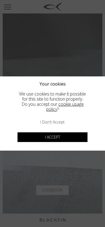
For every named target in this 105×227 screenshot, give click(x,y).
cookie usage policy (65, 106)
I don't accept (52, 122)
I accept (52, 137)
